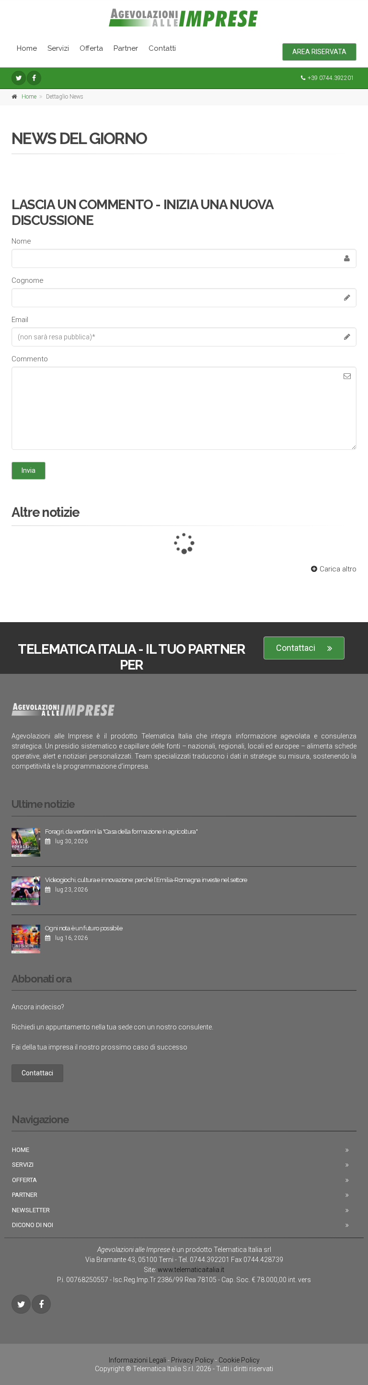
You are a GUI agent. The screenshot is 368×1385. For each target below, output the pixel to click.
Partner (126, 48)
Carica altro (338, 569)
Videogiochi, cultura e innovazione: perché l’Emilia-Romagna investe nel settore (146, 879)
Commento (30, 359)
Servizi (58, 48)
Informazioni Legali (137, 1360)
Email (20, 319)
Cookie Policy (239, 1360)
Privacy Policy (192, 1360)
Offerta (91, 48)
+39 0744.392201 (331, 78)
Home (27, 48)
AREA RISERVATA (319, 52)
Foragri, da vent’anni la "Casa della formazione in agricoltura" (121, 831)
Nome (21, 241)
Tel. (204, 1259)
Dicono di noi (32, 1225)
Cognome (28, 280)
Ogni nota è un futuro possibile (83, 928)
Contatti (162, 48)
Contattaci (295, 648)
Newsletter (31, 1210)
